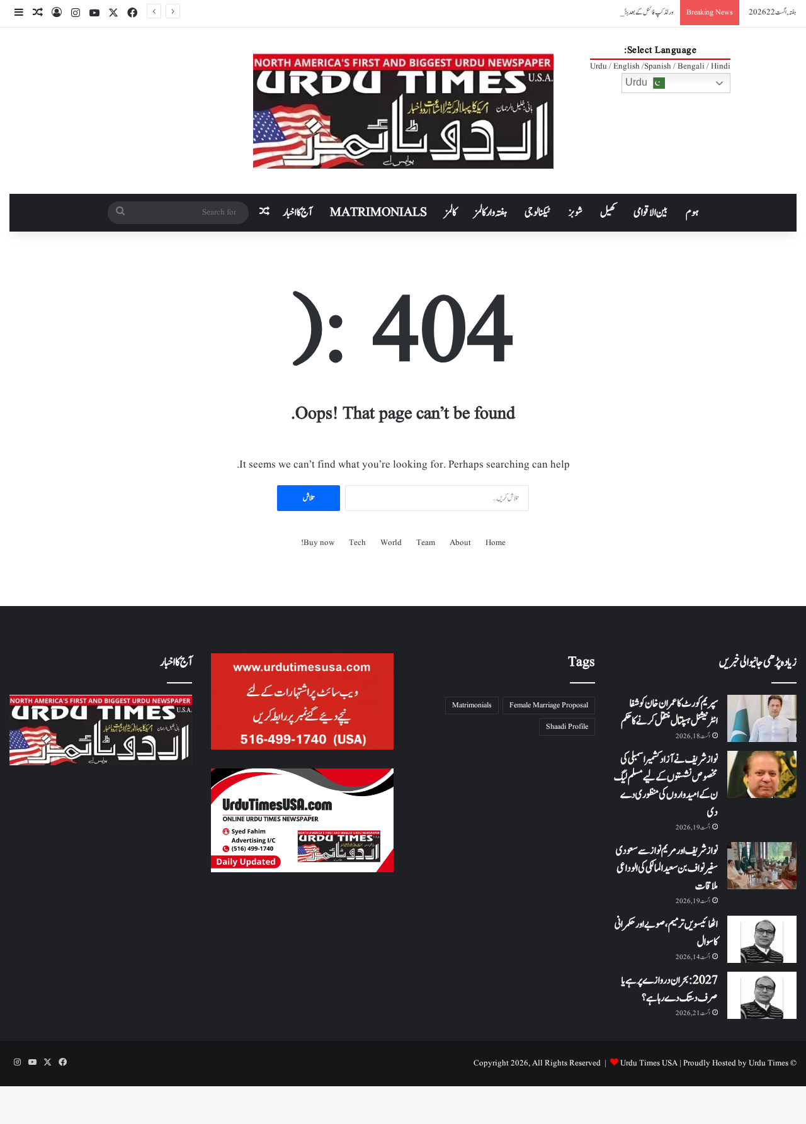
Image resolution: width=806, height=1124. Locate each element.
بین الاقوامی (650, 213)
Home (495, 543)
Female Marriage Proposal (548, 705)
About (460, 543)
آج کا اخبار (297, 213)
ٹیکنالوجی (538, 213)
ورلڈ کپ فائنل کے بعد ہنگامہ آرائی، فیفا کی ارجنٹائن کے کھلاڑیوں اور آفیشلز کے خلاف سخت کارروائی (580, 12)
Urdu (637, 82)
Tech (357, 543)
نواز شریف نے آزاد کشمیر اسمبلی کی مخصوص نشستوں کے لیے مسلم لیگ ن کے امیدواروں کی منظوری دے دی (666, 786)
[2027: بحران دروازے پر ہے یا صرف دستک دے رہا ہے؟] (762, 995)
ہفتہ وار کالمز (490, 213)
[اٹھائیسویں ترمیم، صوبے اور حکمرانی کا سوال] (762, 939)
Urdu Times (768, 1063)
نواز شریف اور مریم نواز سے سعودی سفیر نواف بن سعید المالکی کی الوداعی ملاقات (667, 868)
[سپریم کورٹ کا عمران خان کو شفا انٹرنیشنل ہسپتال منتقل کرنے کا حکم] (762, 718)
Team (425, 543)
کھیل (608, 213)
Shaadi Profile (567, 726)
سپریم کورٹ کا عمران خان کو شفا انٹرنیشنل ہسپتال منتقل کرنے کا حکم (669, 712)
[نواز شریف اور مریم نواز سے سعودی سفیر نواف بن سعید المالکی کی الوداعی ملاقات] (762, 865)
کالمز (451, 213)
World (391, 543)
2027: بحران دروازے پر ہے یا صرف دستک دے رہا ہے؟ (670, 989)
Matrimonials (472, 705)
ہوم (692, 213)
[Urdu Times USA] (403, 111)
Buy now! (317, 543)
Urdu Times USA (649, 1063)
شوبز (575, 213)
